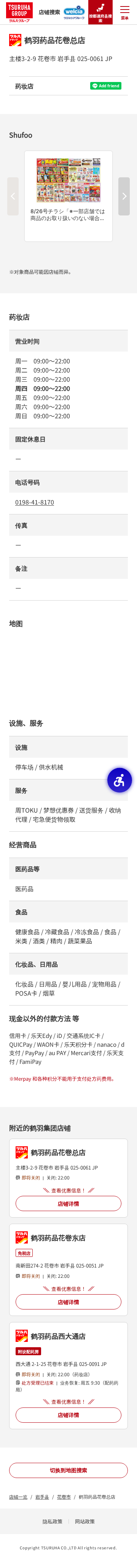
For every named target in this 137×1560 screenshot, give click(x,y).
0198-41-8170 (34, 501)
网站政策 (85, 1521)
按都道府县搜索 (100, 18)
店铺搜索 (49, 12)
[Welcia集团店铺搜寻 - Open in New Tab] (74, 9)
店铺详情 (68, 1203)
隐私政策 (52, 1521)
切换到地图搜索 (68, 1470)
